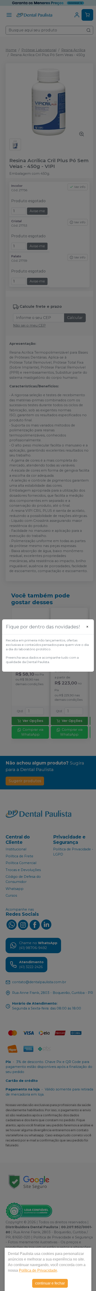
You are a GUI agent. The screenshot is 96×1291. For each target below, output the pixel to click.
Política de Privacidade (38, 1270)
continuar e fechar (50, 1283)
